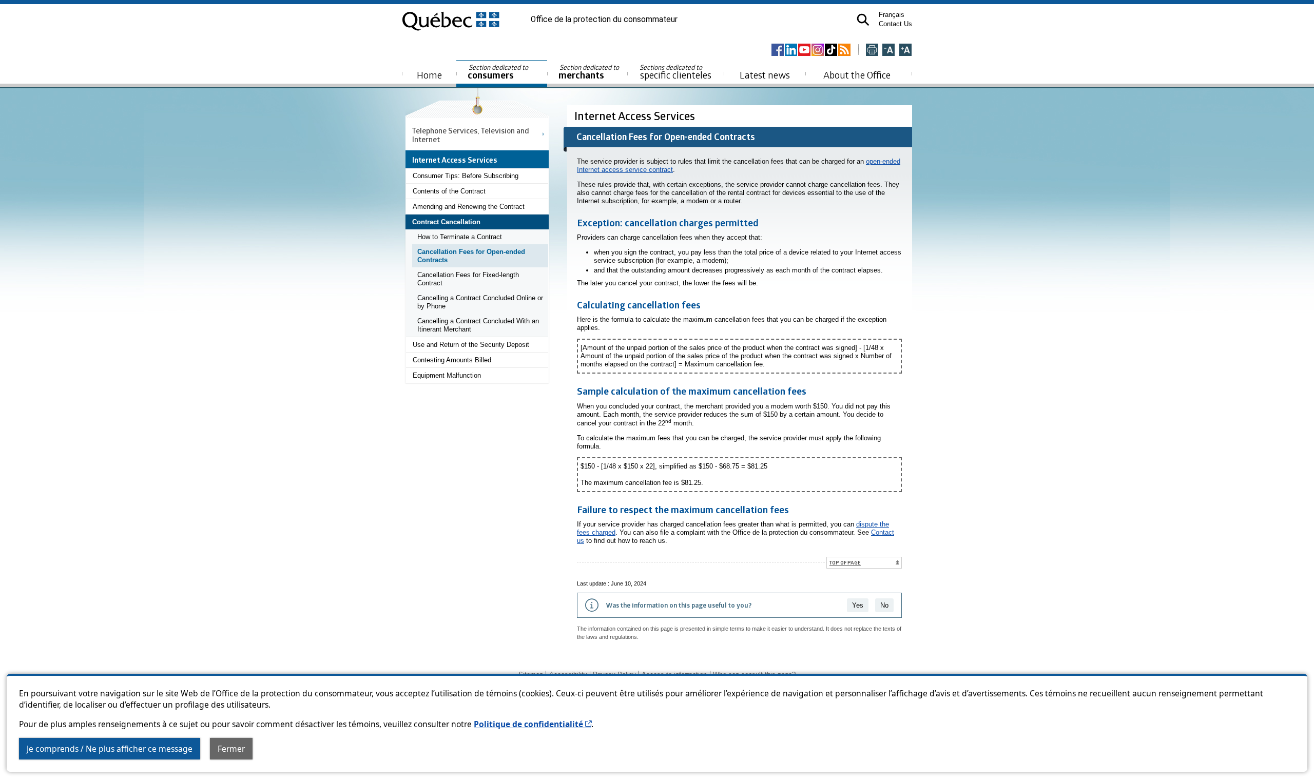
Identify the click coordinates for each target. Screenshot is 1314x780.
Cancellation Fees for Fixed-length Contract (468, 279)
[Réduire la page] (888, 50)
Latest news (765, 74)
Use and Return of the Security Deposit (471, 344)
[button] (863, 20)
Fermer (231, 748)
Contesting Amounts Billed (452, 360)
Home (429, 74)
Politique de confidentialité (532, 724)
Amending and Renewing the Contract (469, 206)
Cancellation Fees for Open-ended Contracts (471, 256)
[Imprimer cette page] (872, 50)
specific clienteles (675, 72)
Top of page (845, 562)
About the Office (857, 74)
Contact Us (895, 24)
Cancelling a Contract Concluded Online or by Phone (480, 302)
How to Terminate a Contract (459, 237)
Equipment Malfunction (447, 375)
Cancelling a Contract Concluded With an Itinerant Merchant (478, 325)
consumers (499, 72)
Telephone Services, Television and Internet (470, 134)
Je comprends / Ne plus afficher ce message (109, 748)
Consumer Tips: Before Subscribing (465, 176)
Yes (857, 605)
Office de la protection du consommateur (604, 19)
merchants (589, 72)
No (884, 605)
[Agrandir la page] (905, 50)
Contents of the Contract (449, 191)
